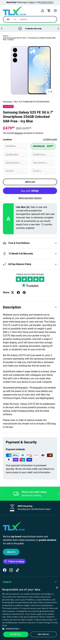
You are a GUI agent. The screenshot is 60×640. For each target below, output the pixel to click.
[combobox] (30, 19)
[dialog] (30, 612)
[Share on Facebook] (18, 292)
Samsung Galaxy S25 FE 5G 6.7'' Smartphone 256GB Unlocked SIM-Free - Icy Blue (29, 39)
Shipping (18, 133)
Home (5, 36)
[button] (49, 10)
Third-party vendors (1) (12, 608)
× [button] (57, 588)
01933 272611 (47, 2)
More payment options (30, 198)
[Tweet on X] (12, 292)
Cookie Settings (44, 622)
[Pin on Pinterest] (24, 292)
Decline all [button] (44, 634)
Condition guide (50, 139)
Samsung (7, 101)
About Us (11, 552)
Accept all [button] (15, 634)
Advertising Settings (44, 619)
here (32, 2)
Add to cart (30, 182)
